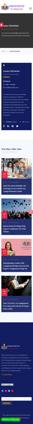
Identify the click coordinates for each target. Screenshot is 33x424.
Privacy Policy (16, 421)
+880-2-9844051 (10, 85)
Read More (8, 375)
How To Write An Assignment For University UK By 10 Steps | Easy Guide (16, 306)
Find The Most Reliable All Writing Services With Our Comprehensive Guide (14, 189)
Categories (4, 381)
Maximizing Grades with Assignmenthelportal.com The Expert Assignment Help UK (16, 266)
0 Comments (14, 182)
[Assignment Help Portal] (12, 6)
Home (3, 51)
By (6, 182)
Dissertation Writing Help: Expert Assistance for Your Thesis (14, 229)
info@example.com (12, 87)
